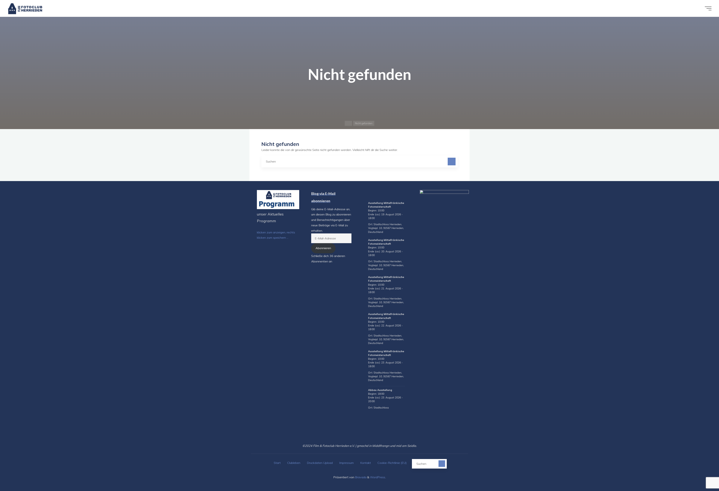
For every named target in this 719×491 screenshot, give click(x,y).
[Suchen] (452, 162)
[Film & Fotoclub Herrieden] (25, 8)
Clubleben (293, 463)
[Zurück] (369, 194)
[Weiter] (403, 194)
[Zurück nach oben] (704, 476)
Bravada (360, 477)
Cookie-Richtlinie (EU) (392, 463)
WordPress (377, 477)
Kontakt (365, 463)
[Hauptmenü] (708, 8)
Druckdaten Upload (320, 463)
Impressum (346, 463)
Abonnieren (323, 248)
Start (277, 463)
